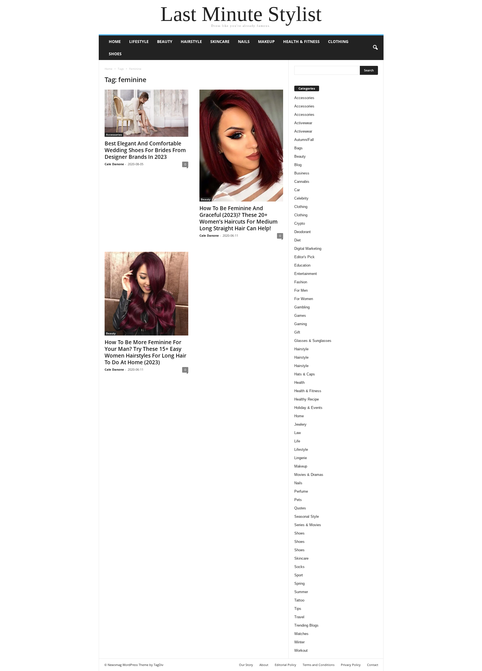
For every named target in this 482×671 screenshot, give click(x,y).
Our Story (246, 665)
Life (297, 441)
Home (115, 41)
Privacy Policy (351, 665)
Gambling (302, 307)
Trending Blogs (306, 625)
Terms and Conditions (318, 665)
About (263, 665)
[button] (375, 48)
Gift (297, 332)
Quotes (300, 508)
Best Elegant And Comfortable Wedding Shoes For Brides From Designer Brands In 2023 (145, 150)
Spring (299, 583)
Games (300, 315)
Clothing (338, 41)
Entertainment (305, 274)
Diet (297, 240)
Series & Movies (307, 525)
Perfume (301, 491)
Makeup (266, 41)
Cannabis (301, 181)
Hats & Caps (304, 374)
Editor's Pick (304, 257)
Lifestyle (139, 41)
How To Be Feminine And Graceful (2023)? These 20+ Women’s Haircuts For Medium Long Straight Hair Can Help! (238, 218)
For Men (301, 290)
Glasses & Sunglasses (312, 341)
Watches (301, 634)
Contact (372, 665)
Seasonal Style (306, 516)
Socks (299, 567)
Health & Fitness (301, 41)
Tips (297, 609)
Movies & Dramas (308, 475)
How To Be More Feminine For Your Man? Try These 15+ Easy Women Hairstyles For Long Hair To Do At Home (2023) (145, 352)
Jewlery (300, 424)
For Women (303, 299)
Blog (298, 165)
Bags (298, 148)
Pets (298, 500)
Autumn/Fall (304, 140)
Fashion (300, 282)
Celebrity (301, 198)
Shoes (115, 53)
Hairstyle (191, 41)
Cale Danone (114, 164)
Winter (299, 642)
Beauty (164, 41)
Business (301, 173)
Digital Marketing (307, 248)
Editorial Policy (285, 665)
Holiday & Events (308, 408)
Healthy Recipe (306, 399)
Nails (244, 41)
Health (299, 382)
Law (297, 433)
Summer (301, 592)
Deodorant (302, 232)
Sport (298, 575)
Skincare (220, 41)
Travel (299, 617)
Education (302, 265)
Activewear (303, 123)
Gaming (300, 324)
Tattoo (299, 600)
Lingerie (300, 458)
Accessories (114, 134)
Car (297, 190)
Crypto (299, 223)
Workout (301, 650)
